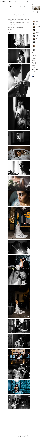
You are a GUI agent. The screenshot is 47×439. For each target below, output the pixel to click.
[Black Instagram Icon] (33, 76)
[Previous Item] (33, 8)
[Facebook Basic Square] (32, 76)
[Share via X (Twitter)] (10, 413)
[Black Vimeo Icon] (34, 76)
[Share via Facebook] (8, 413)
